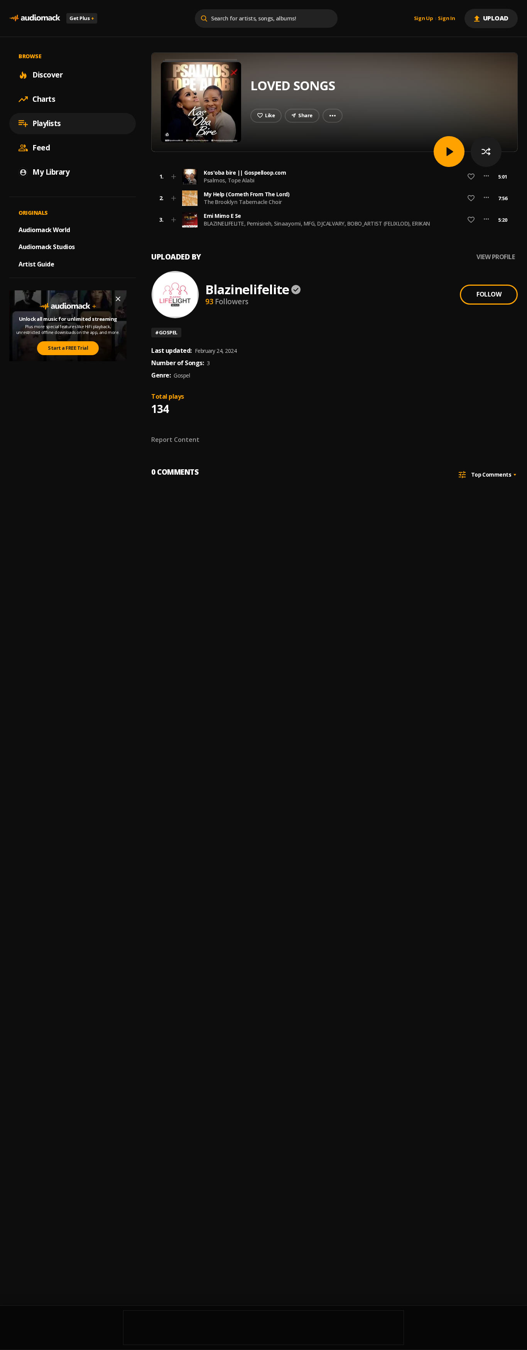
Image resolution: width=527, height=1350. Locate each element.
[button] (332, 176)
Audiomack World (44, 229)
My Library (50, 172)
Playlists (46, 123)
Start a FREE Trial (68, 347)
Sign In (446, 18)
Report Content (175, 439)
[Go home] (34, 18)
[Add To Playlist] (173, 176)
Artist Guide (36, 264)
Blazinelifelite (247, 289)
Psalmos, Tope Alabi (229, 180)
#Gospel (166, 332)
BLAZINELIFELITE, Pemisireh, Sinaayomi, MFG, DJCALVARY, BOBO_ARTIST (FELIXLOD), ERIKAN (317, 223)
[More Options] (486, 176)
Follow (488, 294)
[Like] (471, 177)
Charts (43, 99)
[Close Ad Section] (118, 299)
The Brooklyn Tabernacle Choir (243, 202)
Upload (496, 18)
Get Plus (81, 18)
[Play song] (449, 151)
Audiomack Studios (47, 247)
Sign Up (423, 18)
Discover (47, 75)
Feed (41, 148)
